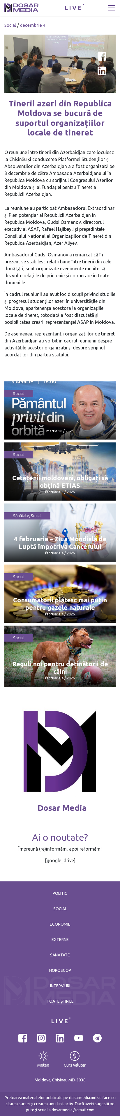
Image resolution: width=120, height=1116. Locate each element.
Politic (60, 893)
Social (10, 25)
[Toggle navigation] (112, 8)
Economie (60, 924)
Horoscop (60, 970)
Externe (60, 939)
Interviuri (60, 985)
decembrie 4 (32, 25)
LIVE (73, 7)
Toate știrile (60, 1001)
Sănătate (21, 515)
